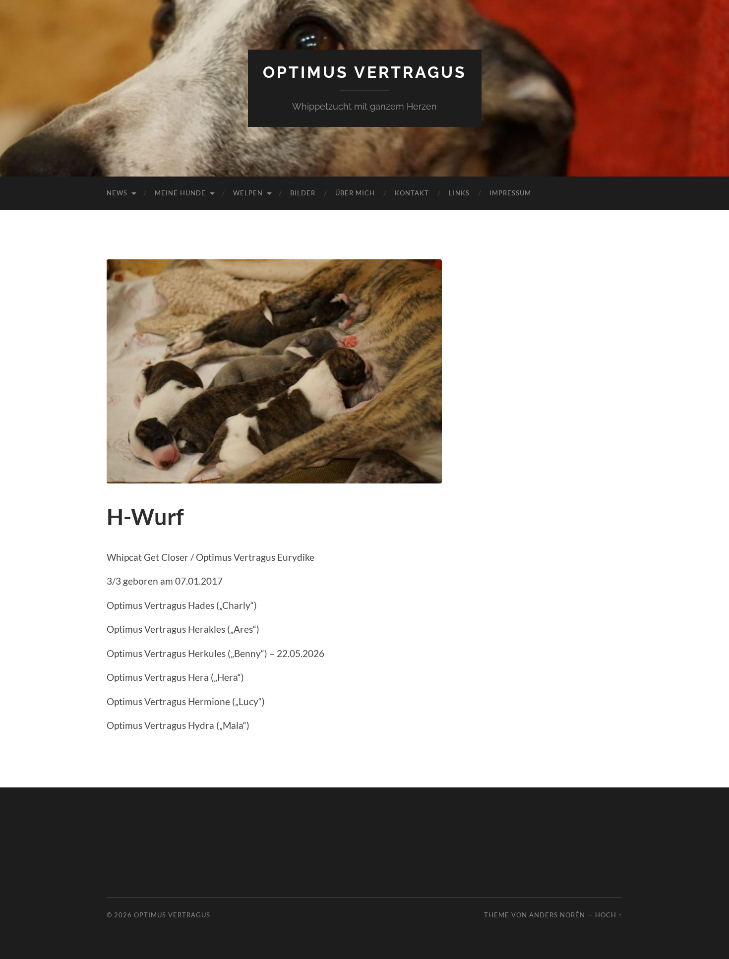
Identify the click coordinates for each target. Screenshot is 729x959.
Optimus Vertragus (365, 72)
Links (459, 193)
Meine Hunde (180, 193)
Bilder (302, 193)
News (117, 193)
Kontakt (412, 193)
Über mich (355, 193)
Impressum (510, 193)
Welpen (248, 193)
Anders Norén (557, 915)
